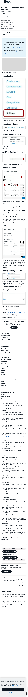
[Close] (24, 679)
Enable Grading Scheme (7, 20)
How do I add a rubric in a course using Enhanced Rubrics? (14, 605)
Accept (12, 689)
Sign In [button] (14, 327)
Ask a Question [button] (6, 571)
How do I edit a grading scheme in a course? (12, 596)
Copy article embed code (9, 551)
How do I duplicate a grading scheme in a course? (14, 594)
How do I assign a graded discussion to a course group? (13, 602)
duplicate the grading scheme (14, 312)
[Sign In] (26, 1)
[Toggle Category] (0, 331)
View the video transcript (10, 72)
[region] (13, 687)
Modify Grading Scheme (7, 28)
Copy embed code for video (10, 557)
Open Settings (4, 16)
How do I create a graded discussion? (11, 599)
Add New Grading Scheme (7, 22)
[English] (7, 1)
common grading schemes (16, 47)
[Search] (23, 1)
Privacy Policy (15, 685)
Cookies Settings (13, 692)
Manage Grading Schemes (7, 26)
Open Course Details (6, 18)
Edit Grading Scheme (6, 24)
